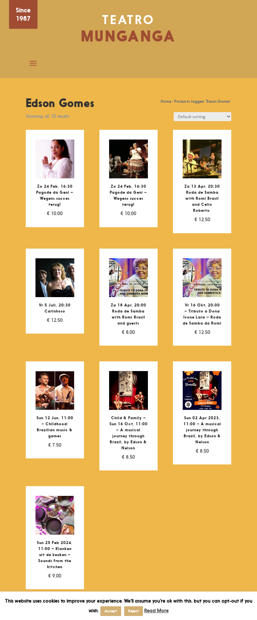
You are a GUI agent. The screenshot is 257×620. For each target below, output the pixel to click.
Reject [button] (133, 611)
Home (166, 101)
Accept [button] (110, 611)
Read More (156, 610)
